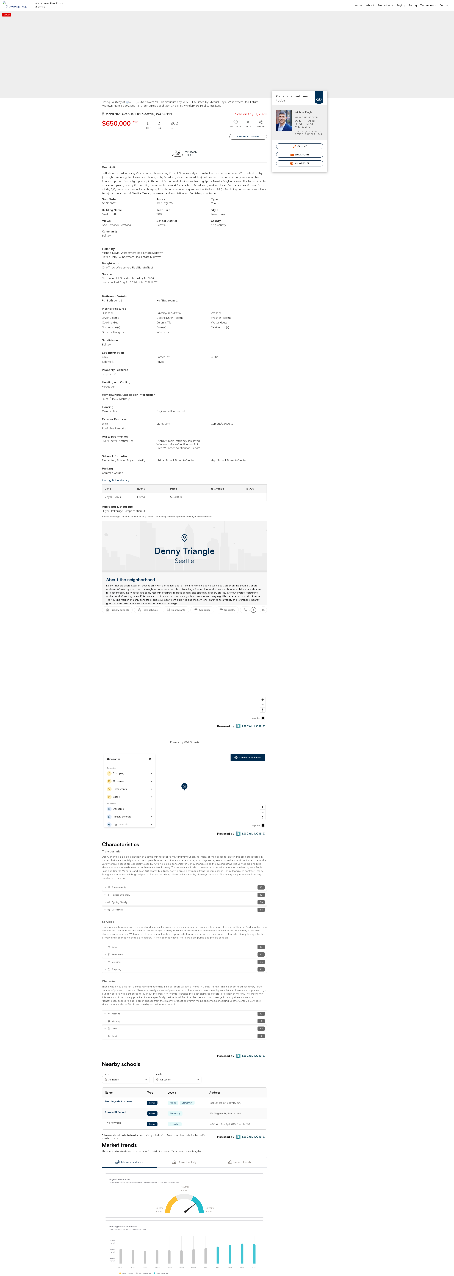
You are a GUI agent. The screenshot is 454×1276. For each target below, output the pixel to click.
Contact (444, 5)
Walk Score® (191, 742)
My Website (301, 163)
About (370, 5)
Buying (401, 5)
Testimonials (428, 5)
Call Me (302, 146)
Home (358, 5)
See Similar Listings (248, 136)
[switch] (235, 125)
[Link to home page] (17, 5)
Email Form (301, 154)
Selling (413, 5)
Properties (386, 7)
